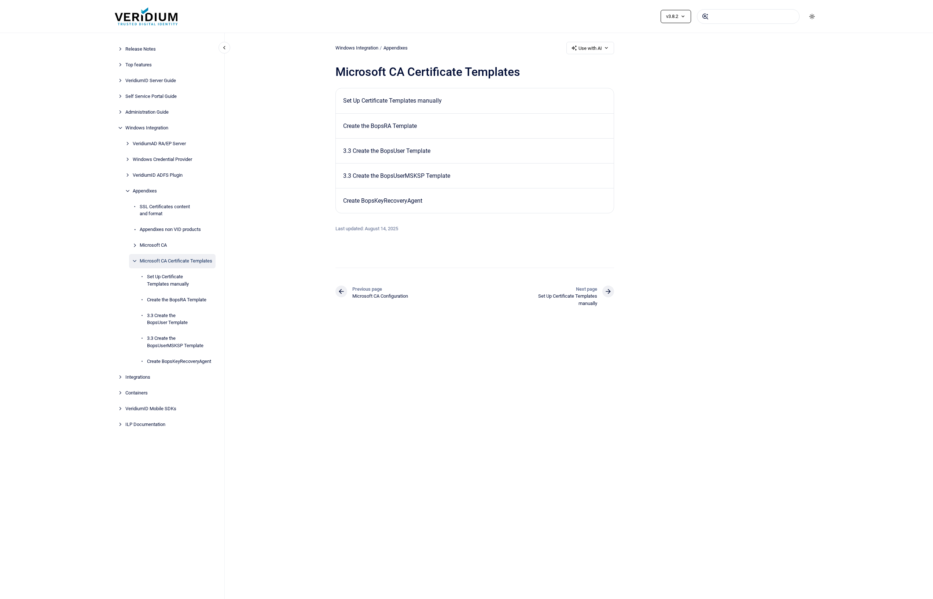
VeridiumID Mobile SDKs (150, 408)
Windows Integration (146, 128)
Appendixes (145, 191)
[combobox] (748, 16)
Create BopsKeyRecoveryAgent (179, 361)
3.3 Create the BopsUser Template (167, 319)
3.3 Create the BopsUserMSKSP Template (175, 341)
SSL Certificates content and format (165, 210)
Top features (138, 64)
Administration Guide (147, 112)
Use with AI (590, 48)
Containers (136, 393)
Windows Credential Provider (162, 159)
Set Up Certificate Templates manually (168, 280)
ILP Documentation (145, 424)
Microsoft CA (153, 245)
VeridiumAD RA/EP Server (159, 143)
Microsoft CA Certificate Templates (176, 261)
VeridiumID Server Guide (150, 80)
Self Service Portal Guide (151, 96)
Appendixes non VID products (170, 229)
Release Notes (140, 49)
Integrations (137, 377)
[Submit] (705, 16)
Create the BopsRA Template (176, 299)
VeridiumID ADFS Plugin (158, 175)
